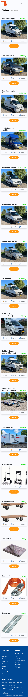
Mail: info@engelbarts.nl (19, 657)
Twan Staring (20, 695)
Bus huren (4, 664)
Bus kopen (4, 669)
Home (3, 653)
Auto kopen (5, 666)
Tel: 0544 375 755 (19, 653)
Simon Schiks (15, 695)
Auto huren (5, 661)
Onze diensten (5, 659)
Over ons (4, 656)
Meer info (14, 46)
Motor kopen (5, 671)
